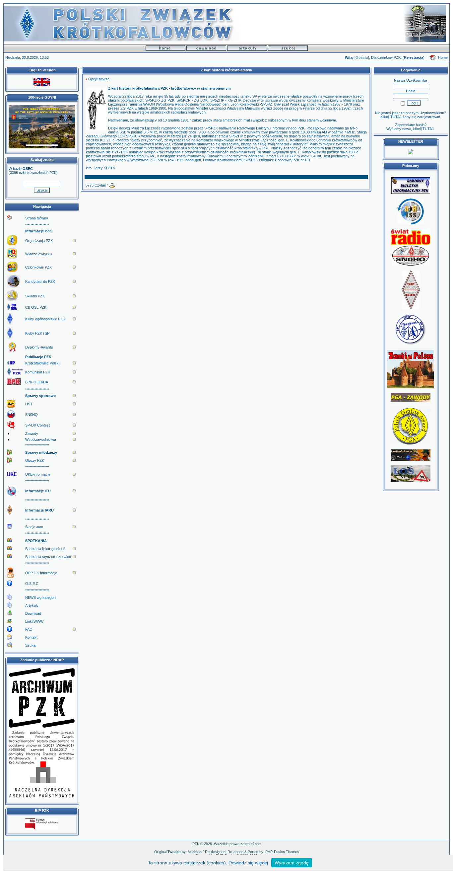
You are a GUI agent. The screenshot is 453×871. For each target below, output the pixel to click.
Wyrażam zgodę (292, 862)
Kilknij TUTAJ (391, 117)
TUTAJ (428, 129)
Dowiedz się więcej (248, 862)
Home (443, 57)
